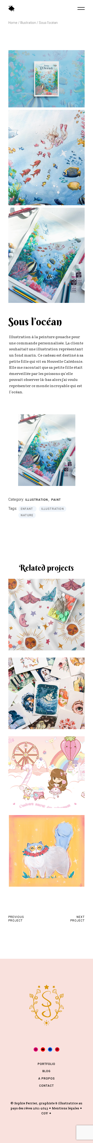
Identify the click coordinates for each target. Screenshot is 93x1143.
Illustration (37, 499)
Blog (46, 1071)
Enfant (27, 509)
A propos (46, 1078)
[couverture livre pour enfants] (46, 78)
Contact (46, 1085)
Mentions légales (65, 1108)
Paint (56, 499)
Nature (27, 515)
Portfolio (46, 1064)
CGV (44, 1113)
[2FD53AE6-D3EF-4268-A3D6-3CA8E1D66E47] (46, 157)
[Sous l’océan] (46, 255)
